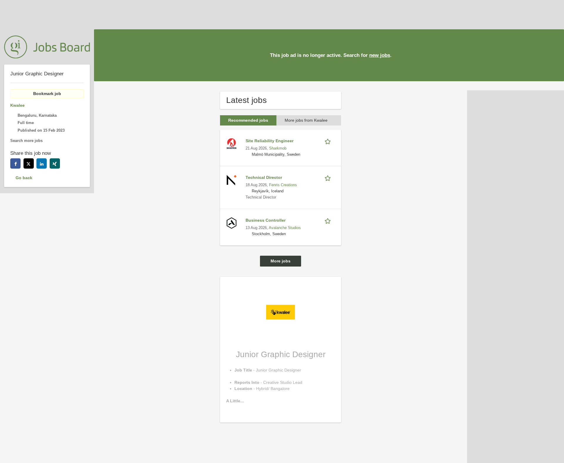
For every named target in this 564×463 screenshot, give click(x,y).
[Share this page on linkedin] (41, 163)
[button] (555, 55)
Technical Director (264, 177)
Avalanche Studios (285, 228)
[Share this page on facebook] (15, 163)
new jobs (379, 55)
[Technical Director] (231, 179)
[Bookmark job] (329, 141)
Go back (24, 177)
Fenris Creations (283, 185)
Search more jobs (26, 141)
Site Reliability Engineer (269, 140)
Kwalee (17, 105)
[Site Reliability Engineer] (231, 143)
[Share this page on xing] (55, 163)
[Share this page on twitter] (29, 163)
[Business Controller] (231, 222)
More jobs (281, 261)
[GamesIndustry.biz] (47, 46)
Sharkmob (277, 148)
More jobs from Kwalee (306, 120)
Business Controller (266, 220)
